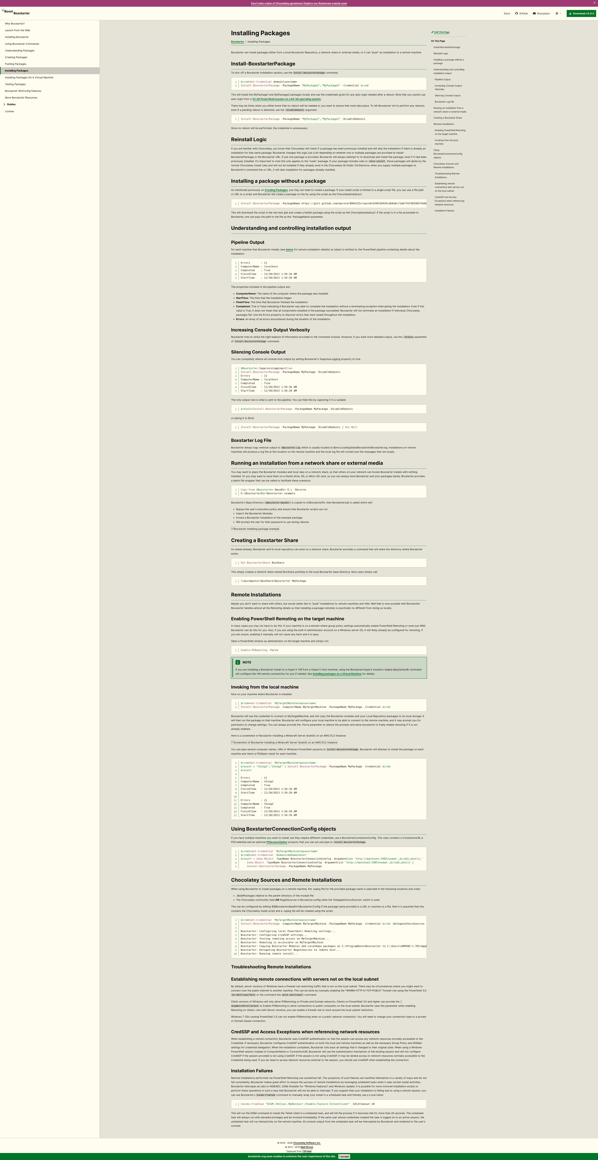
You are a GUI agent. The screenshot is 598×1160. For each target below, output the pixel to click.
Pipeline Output (443, 79)
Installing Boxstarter (17, 37)
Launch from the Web (17, 30)
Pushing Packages (15, 64)
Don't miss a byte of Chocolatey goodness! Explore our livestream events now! (299, 3)
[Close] (594, 2)
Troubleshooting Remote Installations (447, 175)
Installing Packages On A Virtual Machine (29, 77)
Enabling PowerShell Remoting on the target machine (450, 132)
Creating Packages (16, 57)
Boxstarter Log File (444, 101)
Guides (11, 104)
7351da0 (307, 1151)
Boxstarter (21, 13)
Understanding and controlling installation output (449, 71)
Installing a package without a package (449, 61)
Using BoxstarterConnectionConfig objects (448, 154)
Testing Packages (15, 84)
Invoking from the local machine (446, 142)
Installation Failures (444, 210)
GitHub (523, 13)
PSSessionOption (276, 842)
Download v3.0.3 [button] (583, 13)
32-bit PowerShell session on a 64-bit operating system (286, 98)
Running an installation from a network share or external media (450, 110)
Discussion (543, 13)
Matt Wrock (307, 1147)
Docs (507, 13)
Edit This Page (441, 32)
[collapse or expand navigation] (3, 104)
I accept (344, 1156)
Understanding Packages (19, 50)
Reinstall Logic (441, 53)
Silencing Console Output (447, 95)
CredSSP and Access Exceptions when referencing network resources (449, 201)
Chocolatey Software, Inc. (307, 1142)
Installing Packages (16, 70)
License (9, 111)
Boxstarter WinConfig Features (23, 90)
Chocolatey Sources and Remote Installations (446, 165)
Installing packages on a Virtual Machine (337, 673)
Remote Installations (444, 124)
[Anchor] (227, 64)
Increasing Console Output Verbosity (448, 87)
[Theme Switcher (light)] (558, 13)
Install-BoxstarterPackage (447, 47)
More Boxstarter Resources (21, 97)
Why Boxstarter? (15, 23)
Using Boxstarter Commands (22, 43)
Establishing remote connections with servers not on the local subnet (449, 187)
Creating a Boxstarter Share (448, 117)
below (289, 249)
